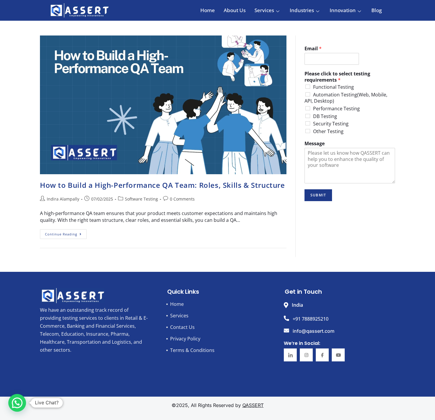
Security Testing (331, 123)
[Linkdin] (290, 354)
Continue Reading (66, 232)
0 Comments (182, 199)
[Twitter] (306, 354)
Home (207, 10)
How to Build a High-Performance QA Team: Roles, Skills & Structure (162, 185)
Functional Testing (333, 87)
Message (314, 143)
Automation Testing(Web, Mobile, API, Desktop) (345, 97)
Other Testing (328, 131)
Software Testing (141, 199)
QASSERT (253, 405)
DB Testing (325, 116)
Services (264, 10)
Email (313, 49)
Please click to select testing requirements (337, 77)
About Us (235, 10)
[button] (17, 403)
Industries (302, 10)
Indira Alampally (63, 199)
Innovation (343, 10)
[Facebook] (322, 354)
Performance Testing (336, 108)
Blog (376, 10)
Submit (318, 195)
